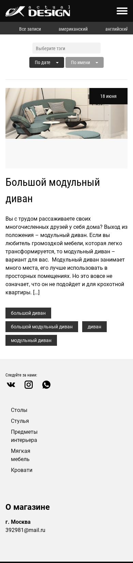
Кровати (21, 470)
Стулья (20, 421)
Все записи (30, 29)
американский (73, 29)
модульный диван (31, 340)
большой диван (28, 313)
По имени (80, 62)
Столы (19, 410)
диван (94, 326)
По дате (42, 62)
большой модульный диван (42, 326)
